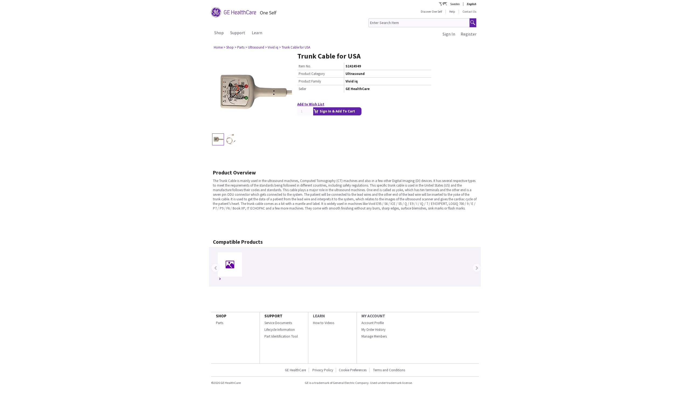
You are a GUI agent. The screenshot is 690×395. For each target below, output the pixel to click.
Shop (219, 32)
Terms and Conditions (389, 370)
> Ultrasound (254, 47)
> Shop (228, 47)
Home (218, 47)
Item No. (305, 66)
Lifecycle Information (279, 329)
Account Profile (372, 323)
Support (237, 32)
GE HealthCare (295, 370)
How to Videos (323, 323)
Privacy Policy (322, 370)
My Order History (373, 329)
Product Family (310, 81)
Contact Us (469, 11)
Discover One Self (431, 11)
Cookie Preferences (353, 370)
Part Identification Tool (281, 336)
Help (452, 11)
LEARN (319, 315)
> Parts (239, 47)
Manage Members (374, 336)
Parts (219, 323)
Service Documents (278, 323)
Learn (257, 32)
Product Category (312, 73)
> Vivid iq (271, 47)
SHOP (221, 315)
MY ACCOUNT (373, 315)
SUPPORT (273, 315)
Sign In (449, 34)
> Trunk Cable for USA (294, 47)
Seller (302, 89)
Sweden (455, 4)
